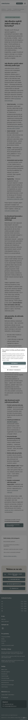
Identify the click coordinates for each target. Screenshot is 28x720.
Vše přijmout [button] (14, 363)
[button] (14, 369)
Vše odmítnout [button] (14, 366)
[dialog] (14, 360)
